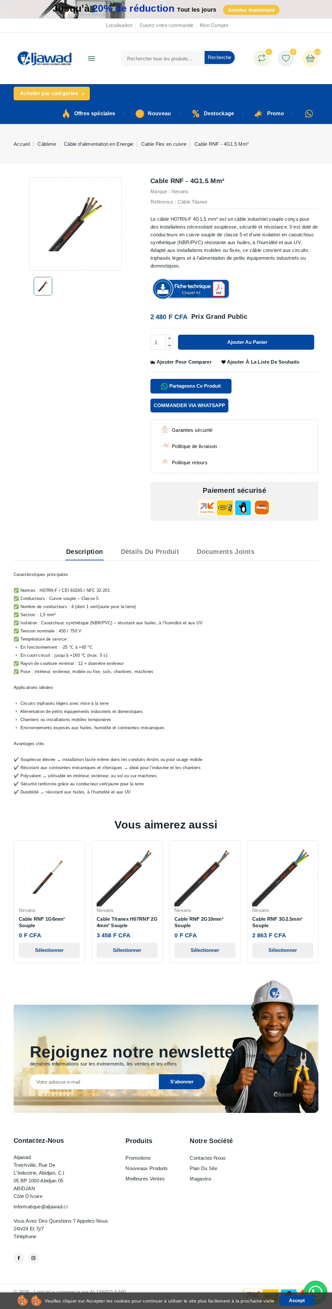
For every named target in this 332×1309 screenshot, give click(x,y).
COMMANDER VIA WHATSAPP (189, 405)
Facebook (19, 1258)
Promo (275, 113)
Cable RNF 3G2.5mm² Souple (277, 922)
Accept (297, 1300)
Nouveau (159, 113)
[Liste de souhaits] (285, 58)
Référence (161, 202)
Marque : (160, 191)
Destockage (219, 113)
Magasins (200, 1178)
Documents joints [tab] (226, 551)
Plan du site (203, 1168)
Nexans (180, 191)
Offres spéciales (94, 113)
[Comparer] (261, 58)
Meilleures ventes (145, 1178)
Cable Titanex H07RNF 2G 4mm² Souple (127, 922)
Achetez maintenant (251, 10)
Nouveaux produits (146, 1168)
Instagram (33, 1258)
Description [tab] (84, 551)
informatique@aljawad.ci (40, 1206)
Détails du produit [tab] (150, 551)
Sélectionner (49, 950)
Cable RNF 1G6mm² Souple (42, 922)
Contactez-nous (39, 1140)
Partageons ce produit (194, 386)
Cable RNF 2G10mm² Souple (198, 922)
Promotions (138, 1158)
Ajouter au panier (246, 342)
